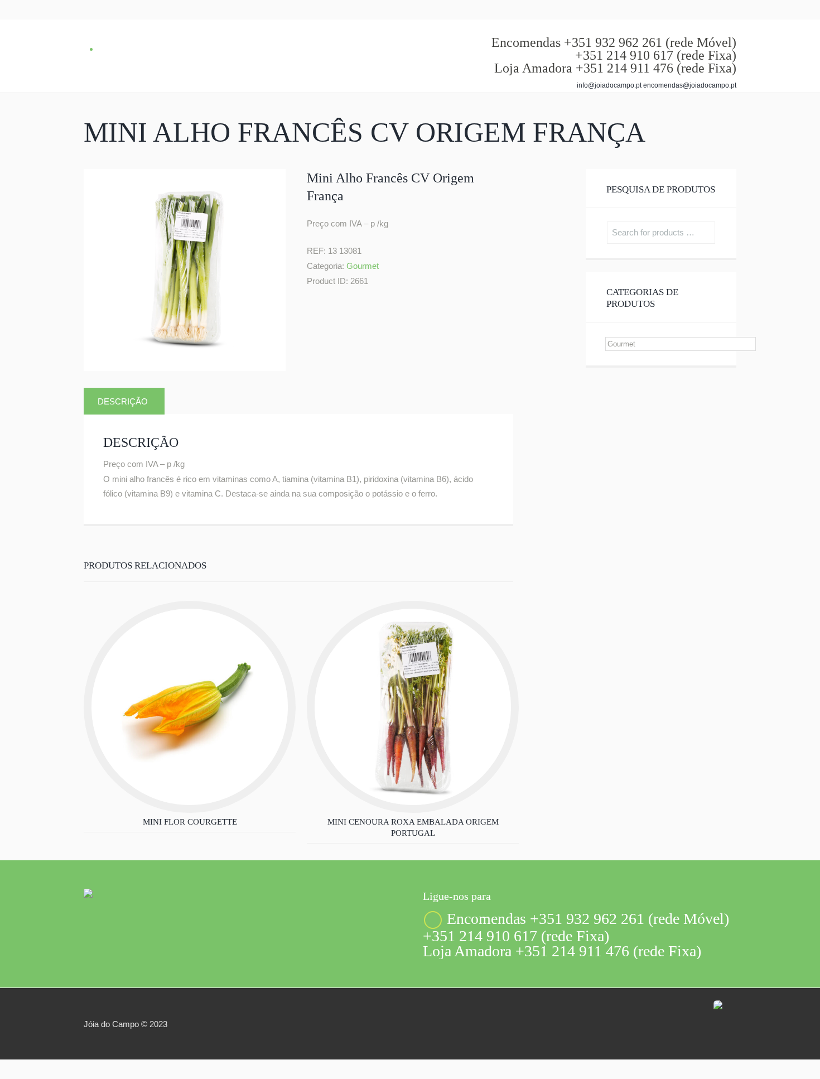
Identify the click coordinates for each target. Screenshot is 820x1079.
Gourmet (362, 266)
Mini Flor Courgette (190, 821)
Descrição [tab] (123, 401)
